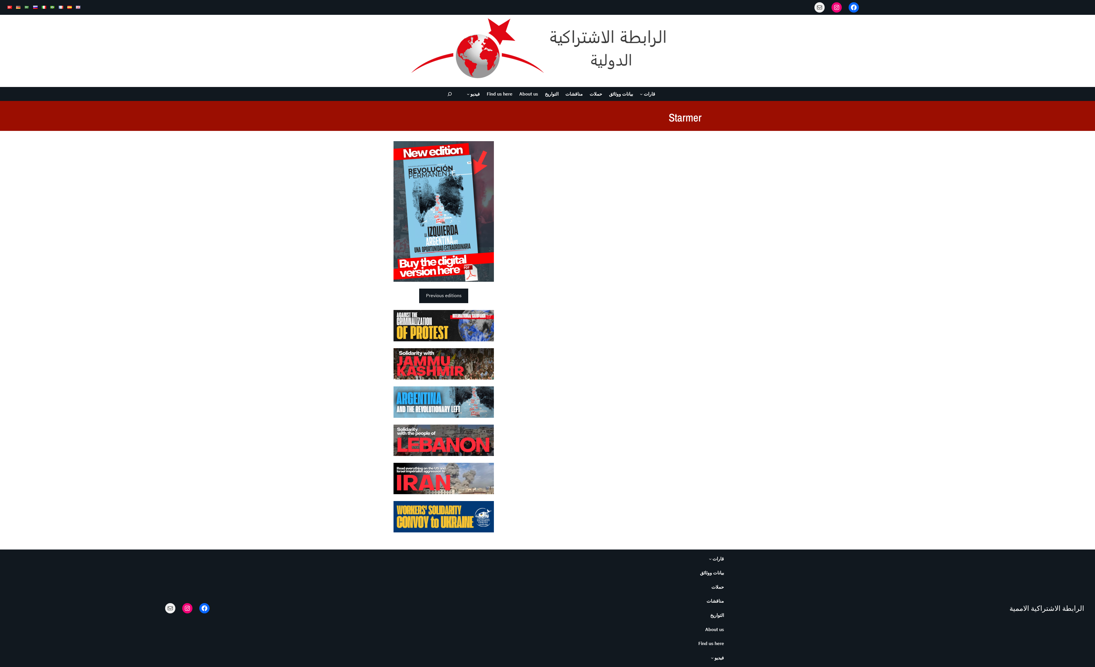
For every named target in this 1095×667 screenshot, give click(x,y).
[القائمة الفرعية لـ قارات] (641, 94)
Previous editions (444, 295)
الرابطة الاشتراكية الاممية (1046, 608)
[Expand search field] (450, 94)
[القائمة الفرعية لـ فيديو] (468, 94)
